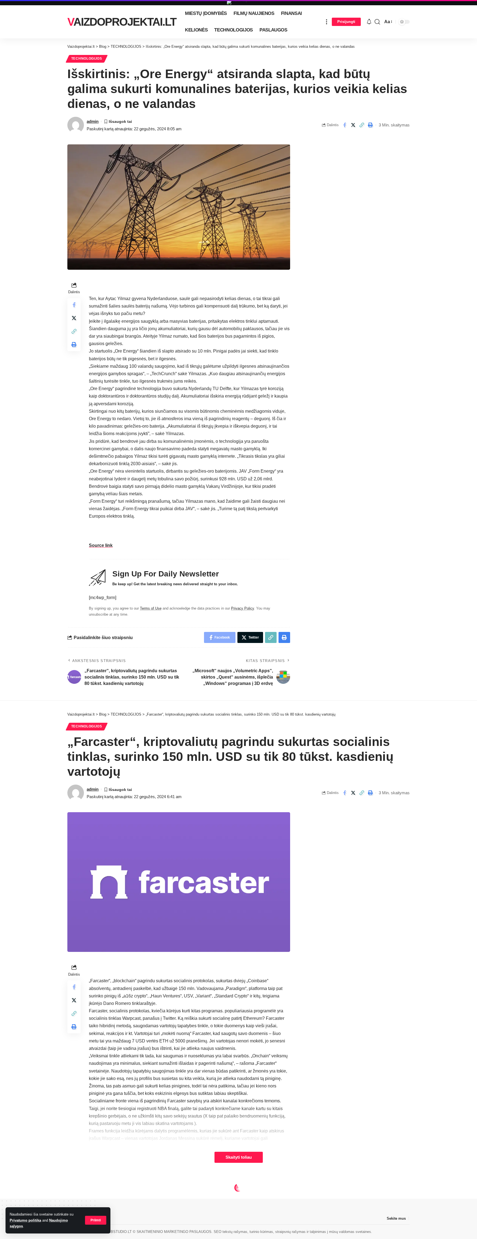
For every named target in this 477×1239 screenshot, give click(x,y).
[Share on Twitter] (353, 125)
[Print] (370, 125)
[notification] (369, 22)
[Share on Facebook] (344, 125)
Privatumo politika (25, 1220)
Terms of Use (150, 608)
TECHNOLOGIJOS (86, 58)
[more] (326, 21)
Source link (101, 545)
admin (93, 121)
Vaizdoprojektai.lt (121, 22)
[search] (377, 21)
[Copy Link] (361, 125)
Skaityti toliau (239, 1157)
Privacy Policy (242, 608)
